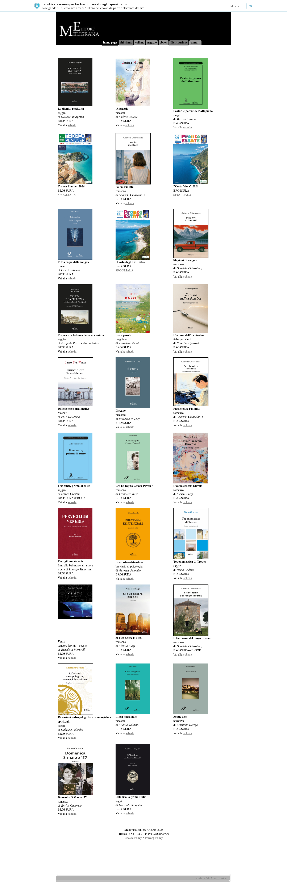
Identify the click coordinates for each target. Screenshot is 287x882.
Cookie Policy (133, 838)
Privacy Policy (154, 838)
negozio (152, 42)
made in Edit (206, 878)
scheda (72, 125)
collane (139, 42)
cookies (223, 878)
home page (110, 42)
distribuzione (179, 42)
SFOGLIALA (67, 194)
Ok (251, 6)
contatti (195, 42)
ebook (163, 42)
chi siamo (126, 42)
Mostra (235, 6)
